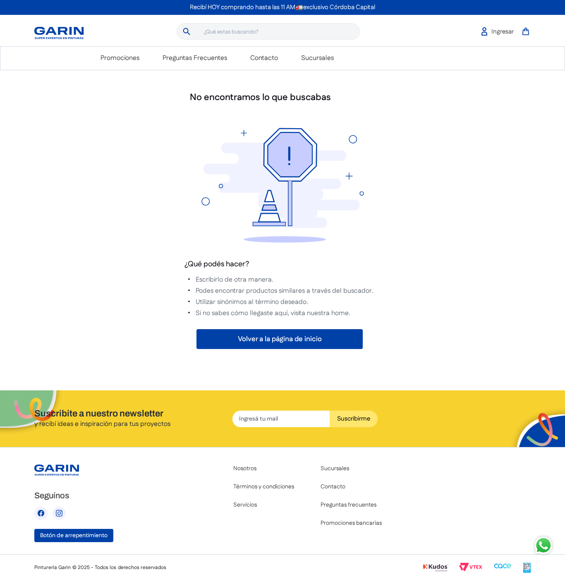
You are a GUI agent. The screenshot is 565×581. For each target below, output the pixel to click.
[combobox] (268, 31)
